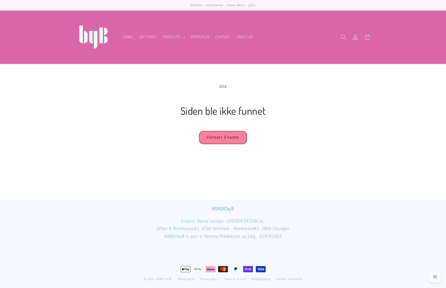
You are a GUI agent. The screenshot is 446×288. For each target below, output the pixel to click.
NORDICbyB (163, 279)
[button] (173, 37)
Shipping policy (261, 279)
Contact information (289, 279)
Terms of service (235, 279)
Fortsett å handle (223, 137)
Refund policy (186, 279)
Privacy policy (209, 279)
